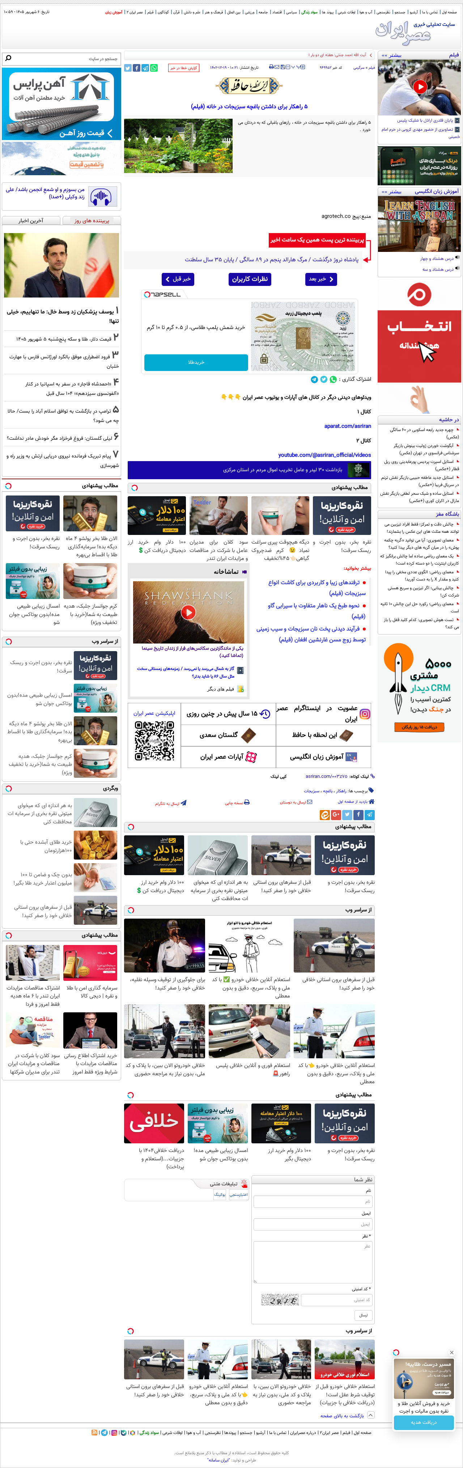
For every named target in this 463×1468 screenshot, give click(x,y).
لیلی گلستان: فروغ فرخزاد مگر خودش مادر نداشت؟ (59, 438)
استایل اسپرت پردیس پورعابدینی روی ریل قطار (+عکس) (421, 465)
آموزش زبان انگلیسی (317, 757)
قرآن (176, 12)
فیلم (150, 12)
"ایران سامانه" (218, 1460)
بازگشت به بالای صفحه (342, 1416)
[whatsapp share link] (154, 68)
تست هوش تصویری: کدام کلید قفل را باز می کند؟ (421, 623)
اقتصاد (277, 12)
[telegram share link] (145, 68)
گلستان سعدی (219, 735)
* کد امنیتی (361, 1289)
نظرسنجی (383, 12)
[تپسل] (147, 294)
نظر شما (363, 1180)
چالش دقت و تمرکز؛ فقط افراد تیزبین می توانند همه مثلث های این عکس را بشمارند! (422, 528)
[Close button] (451, 1352)
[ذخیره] (282, 67)
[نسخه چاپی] (271, 67)
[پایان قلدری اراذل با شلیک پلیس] (419, 87)
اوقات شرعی (346, 12)
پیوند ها (328, 12)
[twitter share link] (128, 68)
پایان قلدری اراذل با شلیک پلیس (425, 121)
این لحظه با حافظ (314, 735)
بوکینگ (219, 1195)
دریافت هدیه (424, 1423)
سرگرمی (359, 68)
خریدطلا (196, 363)
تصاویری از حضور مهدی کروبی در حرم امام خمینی (421, 133)
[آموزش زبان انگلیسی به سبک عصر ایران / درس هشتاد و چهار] (419, 224)
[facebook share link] (136, 68)
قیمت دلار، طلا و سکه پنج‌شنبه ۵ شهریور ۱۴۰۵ (63, 339)
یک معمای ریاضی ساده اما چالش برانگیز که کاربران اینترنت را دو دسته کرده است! (419, 560)
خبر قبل (182, 279)
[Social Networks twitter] (324, 379)
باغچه (327, 791)
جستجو (400, 12)
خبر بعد (317, 279)
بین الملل (234, 12)
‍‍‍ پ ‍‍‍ (296, 66)
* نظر (366, 1236)
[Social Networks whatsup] (333, 379)
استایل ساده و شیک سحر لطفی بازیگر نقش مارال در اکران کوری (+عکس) (419, 497)
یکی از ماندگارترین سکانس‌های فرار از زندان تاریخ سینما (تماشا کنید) (192, 652)
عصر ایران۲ (329, 1433)
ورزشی (249, 12)
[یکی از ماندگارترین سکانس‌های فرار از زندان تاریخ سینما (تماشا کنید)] (188, 612)
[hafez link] (250, 85)
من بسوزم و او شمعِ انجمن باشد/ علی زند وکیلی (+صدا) (45, 193)
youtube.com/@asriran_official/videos (325, 455)
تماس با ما (430, 12)
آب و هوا (366, 12)
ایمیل (366, 1213)
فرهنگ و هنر (214, 12)
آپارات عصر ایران (221, 757)
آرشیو (414, 12)
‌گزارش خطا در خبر (183, 68)
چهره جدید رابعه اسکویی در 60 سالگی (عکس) (424, 433)
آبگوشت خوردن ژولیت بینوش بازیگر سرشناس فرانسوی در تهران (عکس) (426, 449)
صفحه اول (449, 12)
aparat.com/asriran (347, 426)
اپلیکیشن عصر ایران (154, 713)
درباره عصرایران (303, 1433)
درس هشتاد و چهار (437, 259)
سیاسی (291, 12)
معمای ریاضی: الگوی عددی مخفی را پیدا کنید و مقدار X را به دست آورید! (422, 576)
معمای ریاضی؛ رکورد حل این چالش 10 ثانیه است (420, 608)
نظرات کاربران (250, 279)
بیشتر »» (392, 55)
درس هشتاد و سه (438, 270)
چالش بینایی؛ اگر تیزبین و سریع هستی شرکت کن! (423, 592)
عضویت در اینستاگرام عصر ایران (316, 714)
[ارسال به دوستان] (277, 67)
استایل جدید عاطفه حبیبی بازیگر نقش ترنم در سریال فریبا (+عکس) (420, 481)
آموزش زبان (113, 12)
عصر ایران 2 (135, 12)
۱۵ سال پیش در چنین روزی (222, 714)
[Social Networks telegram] (314, 379)
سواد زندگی (309, 12)
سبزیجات (311, 791)
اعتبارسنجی (239, 1195)
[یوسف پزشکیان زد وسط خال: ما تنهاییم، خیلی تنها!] (61, 265)
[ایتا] (325, 815)
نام (368, 1191)
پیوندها (230, 1433)
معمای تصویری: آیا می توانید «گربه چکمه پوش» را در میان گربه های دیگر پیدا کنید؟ (421, 544)
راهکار (341, 791)
